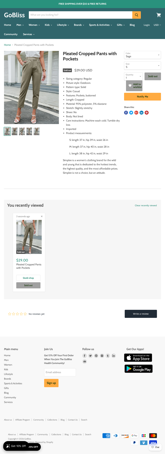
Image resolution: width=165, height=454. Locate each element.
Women (33, 24)
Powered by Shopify (44, 442)
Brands (78, 24)
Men (19, 24)
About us (8, 419)
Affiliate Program (22, 419)
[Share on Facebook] (126, 113)
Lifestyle (62, 24)
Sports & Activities (99, 24)
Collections (52, 419)
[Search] (136, 15)
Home (7, 24)
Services (28, 34)
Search (84, 419)
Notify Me (142, 96)
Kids (47, 24)
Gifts (120, 24)
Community (11, 34)
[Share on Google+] (136, 113)
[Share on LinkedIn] (141, 113)
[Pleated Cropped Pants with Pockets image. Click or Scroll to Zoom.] (31, 87)
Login (147, 25)
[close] (41, 216)
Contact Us (73, 419)
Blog (132, 24)
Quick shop (28, 277)
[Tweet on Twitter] (131, 113)
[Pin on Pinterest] (147, 113)
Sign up (51, 383)
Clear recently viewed (146, 205)
